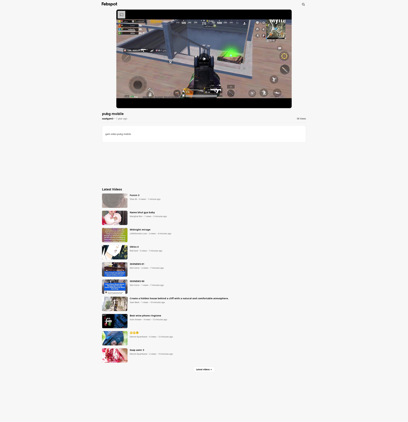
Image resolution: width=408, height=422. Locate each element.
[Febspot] (109, 4)
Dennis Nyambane (138, 336)
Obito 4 (134, 246)
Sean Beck (134, 302)
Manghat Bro (136, 216)
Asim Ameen (136, 319)
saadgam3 (107, 118)
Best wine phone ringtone (145, 315)
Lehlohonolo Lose (138, 233)
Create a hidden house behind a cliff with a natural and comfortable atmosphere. (179, 298)
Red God (134, 250)
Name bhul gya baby (142, 212)
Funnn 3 (134, 195)
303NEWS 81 (137, 263)
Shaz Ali (133, 199)
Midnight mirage (140, 229)
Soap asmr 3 (137, 349)
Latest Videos (112, 189)
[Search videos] (303, 4)
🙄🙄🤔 (134, 332)
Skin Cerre (134, 268)
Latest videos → (204, 369)
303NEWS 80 (137, 281)
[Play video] (204, 58)
